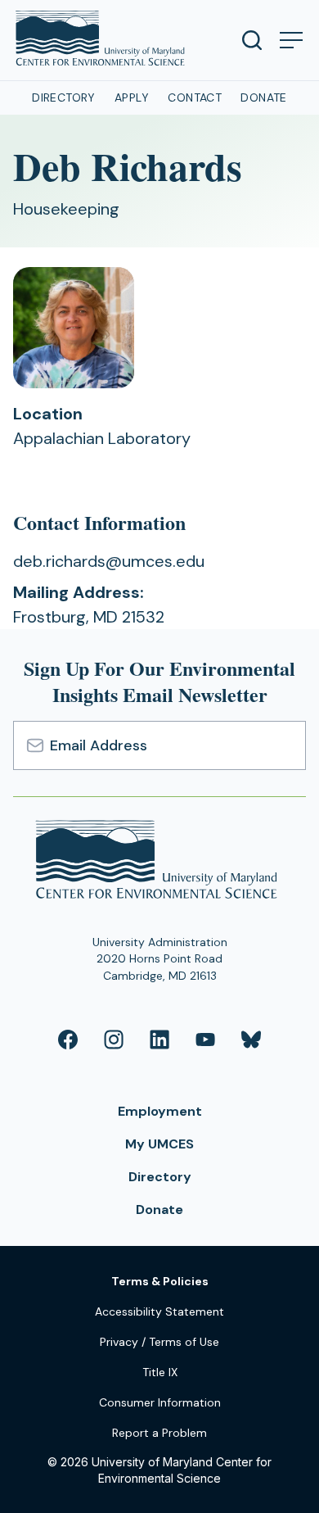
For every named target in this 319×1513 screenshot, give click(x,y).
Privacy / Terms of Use (159, 1341)
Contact (195, 97)
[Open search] (252, 40)
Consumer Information (160, 1402)
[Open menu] (291, 40)
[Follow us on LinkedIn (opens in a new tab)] (159, 1039)
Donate (263, 97)
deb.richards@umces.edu (108, 561)
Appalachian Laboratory (102, 438)
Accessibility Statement (159, 1311)
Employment (160, 1111)
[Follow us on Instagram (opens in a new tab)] (114, 1039)
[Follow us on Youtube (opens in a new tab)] (205, 1039)
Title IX (159, 1372)
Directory (64, 97)
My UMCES (159, 1144)
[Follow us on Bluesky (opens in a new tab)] (251, 1039)
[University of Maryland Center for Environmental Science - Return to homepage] (160, 862)
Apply (132, 97)
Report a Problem (159, 1432)
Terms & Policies (160, 1281)
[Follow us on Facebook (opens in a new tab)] (68, 1039)
